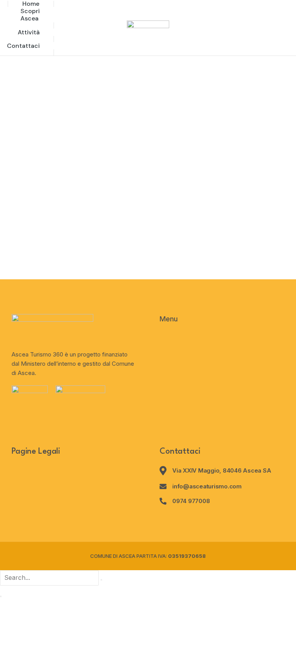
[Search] (1, 596)
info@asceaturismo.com (207, 486)
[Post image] (148, 133)
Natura (10, 237)
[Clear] (101, 580)
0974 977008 (191, 501)
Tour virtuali (42, 237)
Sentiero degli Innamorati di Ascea (60, 223)
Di (78, 237)
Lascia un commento (175, 237)
